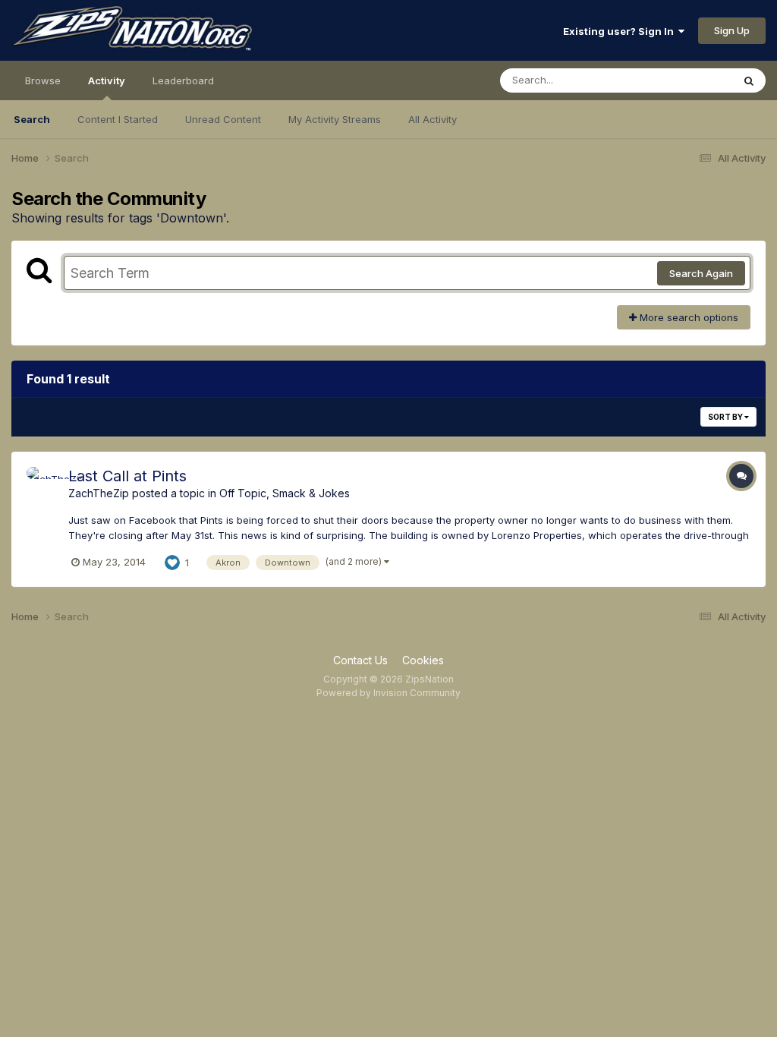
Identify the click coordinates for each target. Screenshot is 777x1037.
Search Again (701, 273)
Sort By (726, 416)
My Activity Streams (334, 119)
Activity (106, 80)
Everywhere (685, 80)
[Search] (749, 80)
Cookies (423, 660)
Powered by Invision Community (388, 692)
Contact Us (360, 660)
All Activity (432, 119)
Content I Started (117, 119)
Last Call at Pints (127, 476)
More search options (687, 317)
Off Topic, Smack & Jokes (284, 493)
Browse (43, 80)
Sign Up (732, 30)
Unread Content (223, 119)
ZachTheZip (98, 493)
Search (32, 119)
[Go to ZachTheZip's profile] (43, 483)
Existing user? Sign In (620, 31)
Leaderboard (183, 80)
